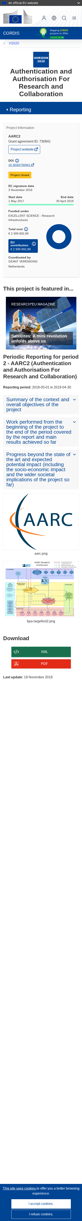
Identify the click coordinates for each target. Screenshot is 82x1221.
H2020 (14, 43)
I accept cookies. (41, 1203)
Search (64, 18)
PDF (44, 664)
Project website (22, 150)
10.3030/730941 (19, 165)
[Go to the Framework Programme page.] (41, 59)
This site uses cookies (20, 1188)
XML (44, 652)
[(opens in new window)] (17, 16)
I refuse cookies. (41, 1214)
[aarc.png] (41, 521)
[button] (54, 18)
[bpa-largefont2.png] (41, 589)
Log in (44, 18)
